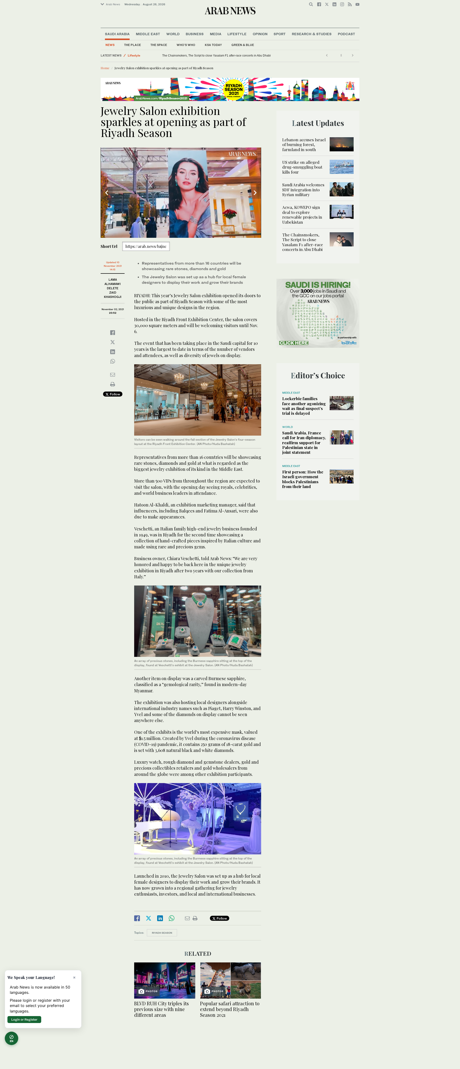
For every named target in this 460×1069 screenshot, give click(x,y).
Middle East (148, 34)
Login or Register (24, 1019)
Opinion (260, 34)
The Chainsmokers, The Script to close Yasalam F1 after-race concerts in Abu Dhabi (263, 55)
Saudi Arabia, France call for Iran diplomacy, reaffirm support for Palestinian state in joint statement (304, 442)
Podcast (346, 34)
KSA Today (213, 45)
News (110, 45)
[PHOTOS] (164, 980)
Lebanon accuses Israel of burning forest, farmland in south (304, 144)
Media (215, 34)
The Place (132, 45)
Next (255, 193)
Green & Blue (242, 45)
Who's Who (186, 45)
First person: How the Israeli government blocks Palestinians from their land (302, 479)
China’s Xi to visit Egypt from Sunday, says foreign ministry (172, 55)
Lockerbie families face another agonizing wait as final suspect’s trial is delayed (304, 406)
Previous (107, 193)
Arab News (113, 4)
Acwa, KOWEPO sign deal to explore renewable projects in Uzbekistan (302, 214)
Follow (114, 394)
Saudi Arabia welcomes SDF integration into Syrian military (303, 189)
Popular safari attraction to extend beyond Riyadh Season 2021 (229, 1009)
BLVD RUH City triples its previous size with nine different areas (161, 1009)
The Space (158, 45)
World (173, 34)
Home (105, 68)
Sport (280, 34)
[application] (181, 193)
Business (195, 34)
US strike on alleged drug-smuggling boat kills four (302, 167)
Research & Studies (312, 34)
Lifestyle (237, 34)
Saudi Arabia (117, 34)
